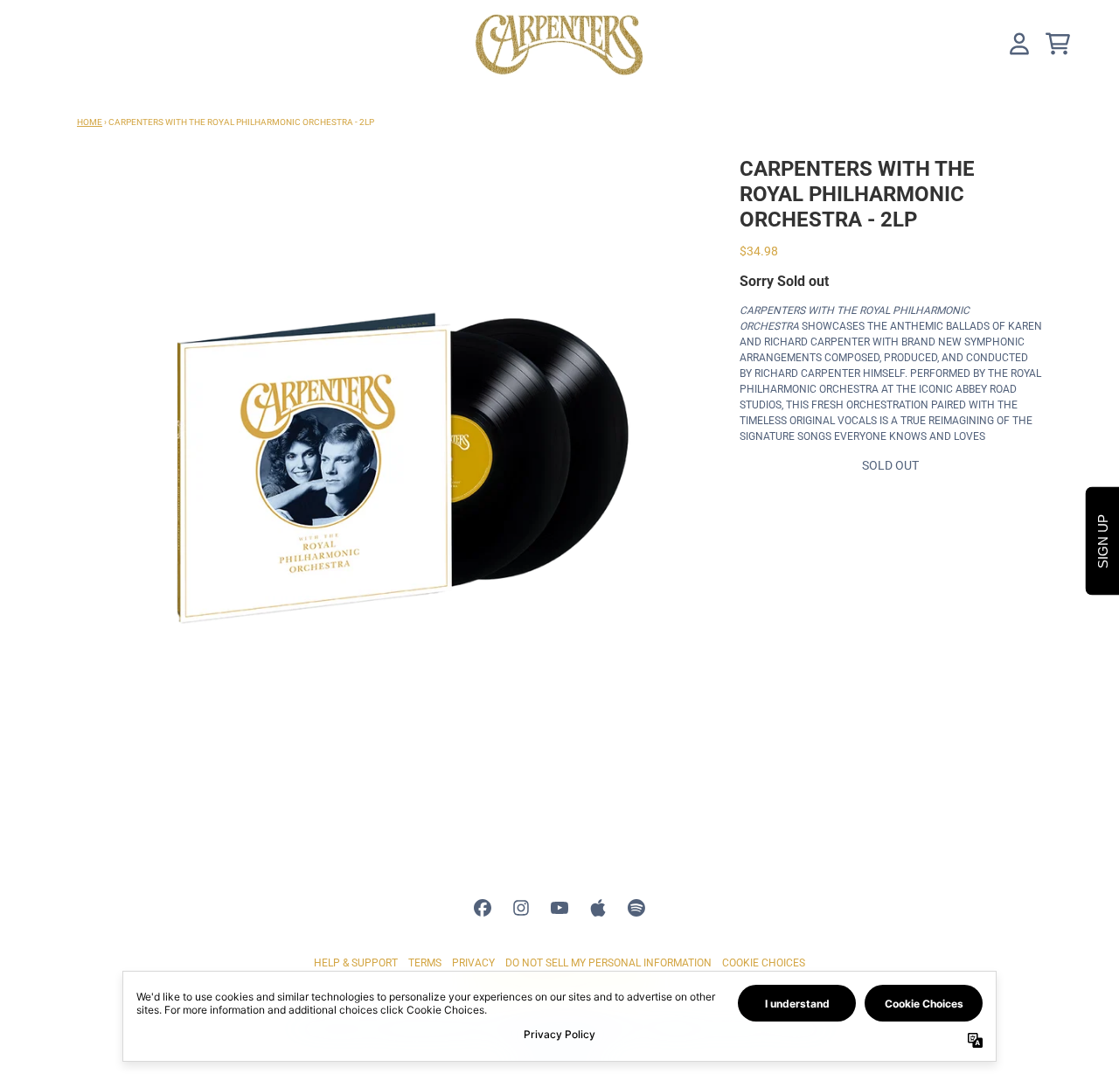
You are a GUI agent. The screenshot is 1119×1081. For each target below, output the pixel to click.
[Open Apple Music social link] (598, 908)
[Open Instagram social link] (521, 908)
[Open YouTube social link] (559, 908)
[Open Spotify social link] (636, 908)
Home (89, 122)
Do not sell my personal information (608, 963)
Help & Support (356, 963)
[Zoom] (391, 471)
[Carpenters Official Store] (559, 43)
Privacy (473, 963)
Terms (424, 963)
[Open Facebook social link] (482, 908)
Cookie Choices (763, 963)
